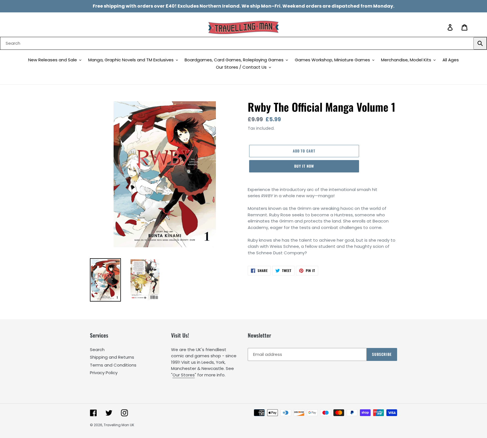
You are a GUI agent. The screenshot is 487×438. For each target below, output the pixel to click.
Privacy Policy (104, 373)
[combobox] (243, 43)
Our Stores (183, 375)
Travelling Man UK (119, 425)
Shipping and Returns (112, 357)
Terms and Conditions (113, 365)
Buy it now (304, 166)
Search (97, 349)
